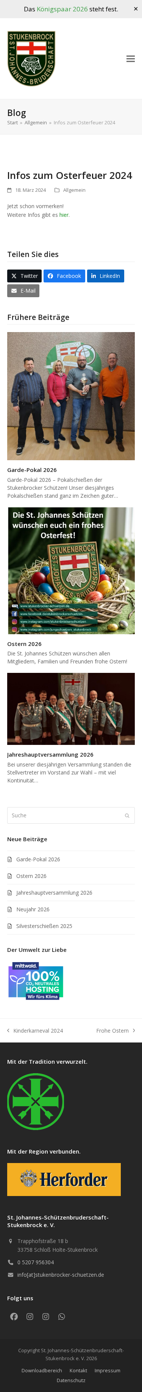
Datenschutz (71, 1380)
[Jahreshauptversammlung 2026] (71, 708)
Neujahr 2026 (33, 909)
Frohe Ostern (112, 1031)
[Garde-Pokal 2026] (71, 395)
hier (64, 214)
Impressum (107, 1370)
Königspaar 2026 (62, 9)
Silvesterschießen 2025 (44, 926)
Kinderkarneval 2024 (35, 1031)
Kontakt (78, 1370)
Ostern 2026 (24, 643)
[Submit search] (127, 815)
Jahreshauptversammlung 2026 (50, 754)
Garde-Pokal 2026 (32, 469)
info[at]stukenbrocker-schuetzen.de (60, 1274)
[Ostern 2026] (71, 570)
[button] (130, 59)
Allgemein (74, 190)
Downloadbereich (42, 1370)
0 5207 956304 (35, 1262)
